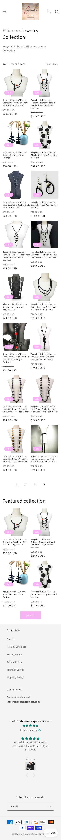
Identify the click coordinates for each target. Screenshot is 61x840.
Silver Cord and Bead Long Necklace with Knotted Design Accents (15, 307)
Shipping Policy (15, 677)
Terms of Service (16, 669)
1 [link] (16, 484)
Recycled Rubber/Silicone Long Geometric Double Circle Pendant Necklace (16, 205)
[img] (30, 725)
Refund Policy (14, 662)
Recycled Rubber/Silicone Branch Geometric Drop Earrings (14, 155)
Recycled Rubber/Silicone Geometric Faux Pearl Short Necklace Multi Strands (43, 307)
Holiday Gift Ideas (16, 646)
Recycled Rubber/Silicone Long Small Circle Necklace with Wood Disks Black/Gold (15, 459)
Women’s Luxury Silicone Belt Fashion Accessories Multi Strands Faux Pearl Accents (44, 459)
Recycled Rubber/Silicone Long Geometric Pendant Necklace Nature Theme (43, 357)
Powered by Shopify (40, 834)
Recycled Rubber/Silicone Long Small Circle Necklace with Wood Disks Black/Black (16, 409)
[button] (4, 11)
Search (10, 639)
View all (30, 615)
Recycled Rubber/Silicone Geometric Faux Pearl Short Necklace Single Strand (15, 102)
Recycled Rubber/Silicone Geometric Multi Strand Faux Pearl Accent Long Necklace (44, 254)
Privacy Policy (14, 654)
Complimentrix (25, 834)
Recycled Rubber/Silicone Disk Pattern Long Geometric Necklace (44, 155)
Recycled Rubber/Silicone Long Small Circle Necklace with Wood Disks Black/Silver (44, 409)
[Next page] (44, 484)
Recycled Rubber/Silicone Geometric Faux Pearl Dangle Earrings (44, 205)
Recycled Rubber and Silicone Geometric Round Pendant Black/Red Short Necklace (43, 104)
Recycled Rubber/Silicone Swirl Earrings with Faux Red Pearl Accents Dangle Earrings (16, 358)
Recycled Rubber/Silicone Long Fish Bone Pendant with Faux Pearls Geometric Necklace (16, 256)
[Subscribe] (50, 807)
